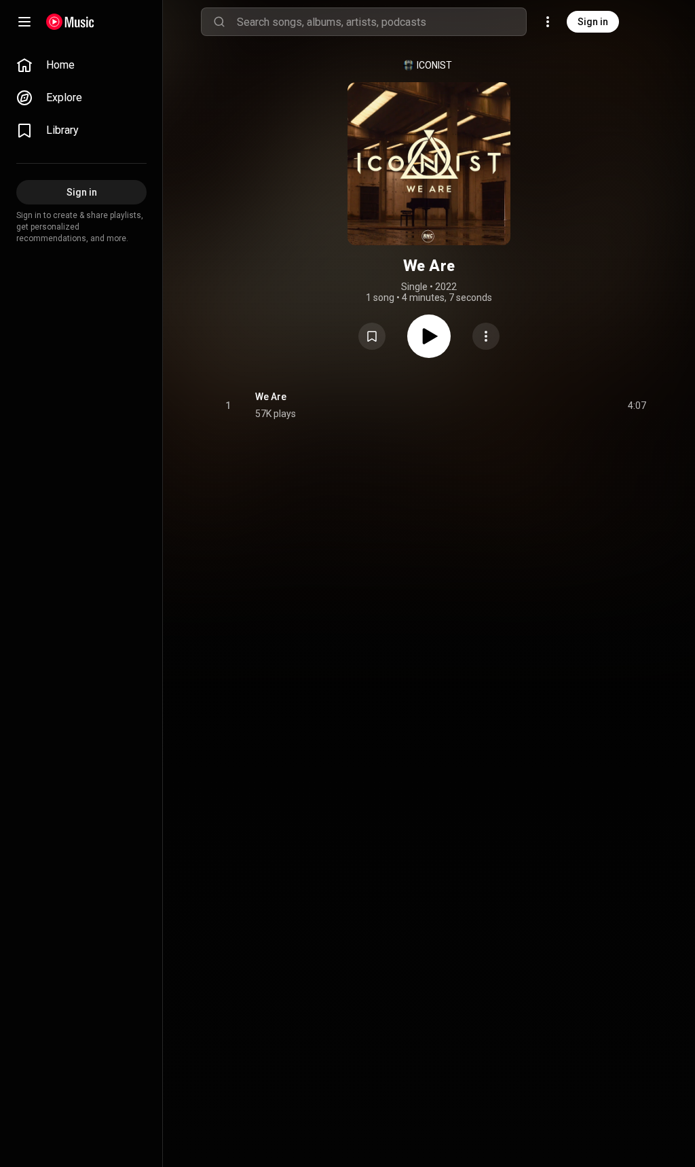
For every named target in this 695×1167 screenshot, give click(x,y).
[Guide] (24, 22)
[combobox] (381, 21)
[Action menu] (486, 336)
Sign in (593, 21)
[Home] (70, 22)
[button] (372, 336)
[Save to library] (372, 336)
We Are (270, 396)
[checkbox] (636, 405)
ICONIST (434, 65)
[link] (81, 65)
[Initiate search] (219, 22)
